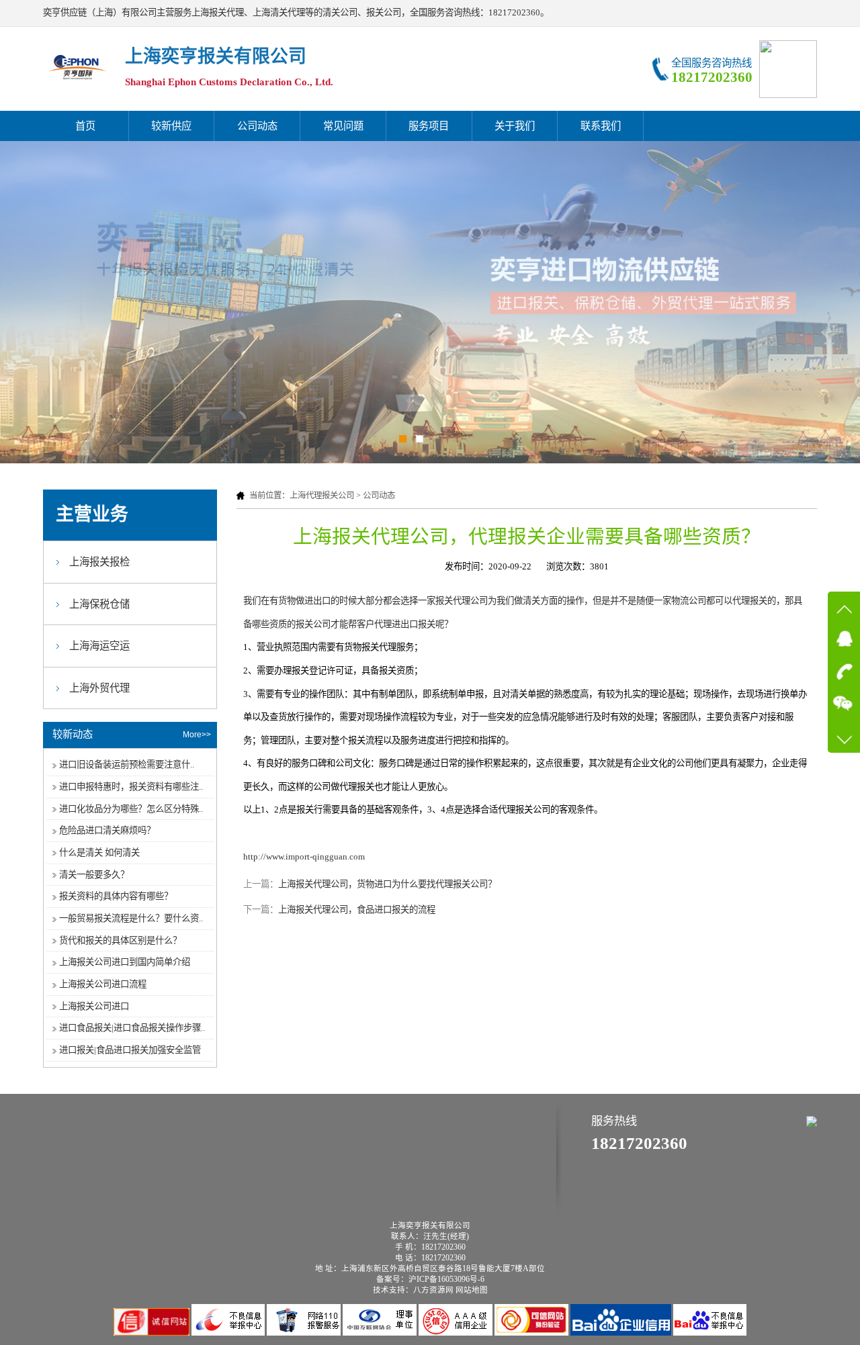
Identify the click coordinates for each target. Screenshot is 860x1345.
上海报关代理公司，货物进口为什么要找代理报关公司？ (387, 884)
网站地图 (472, 1290)
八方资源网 (433, 1290)
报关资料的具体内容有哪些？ (116, 896)
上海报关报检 (99, 561)
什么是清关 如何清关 (99, 852)
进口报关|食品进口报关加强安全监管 (130, 1050)
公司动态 (257, 126)
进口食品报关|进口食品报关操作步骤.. (132, 1028)
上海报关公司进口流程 (102, 984)
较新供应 (171, 126)
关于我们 (514, 126)
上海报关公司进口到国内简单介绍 (124, 962)
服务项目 (428, 126)
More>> (197, 735)
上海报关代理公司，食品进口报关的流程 (356, 910)
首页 (85, 126)
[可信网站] (532, 1333)
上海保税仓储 (99, 604)
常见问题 (343, 126)
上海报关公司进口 (94, 1006)
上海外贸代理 (99, 688)
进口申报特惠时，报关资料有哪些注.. (131, 787)
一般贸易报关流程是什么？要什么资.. (131, 918)
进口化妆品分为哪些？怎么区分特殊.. (131, 809)
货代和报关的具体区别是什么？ (120, 940)
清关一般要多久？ (94, 875)
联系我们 (600, 126)
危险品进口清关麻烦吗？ (107, 830)
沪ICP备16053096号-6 (446, 1279)
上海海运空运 (99, 645)
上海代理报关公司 (322, 495)
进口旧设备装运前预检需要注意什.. (126, 764)
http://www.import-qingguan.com (304, 856)
